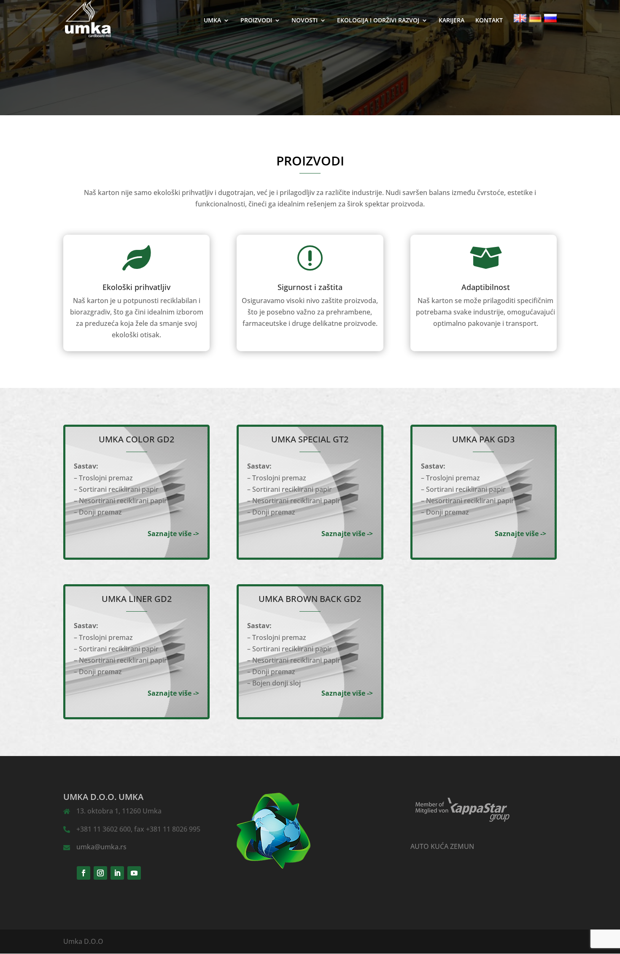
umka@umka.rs (101, 846)
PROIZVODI (256, 20)
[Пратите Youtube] (134, 873)
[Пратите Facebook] (83, 873)
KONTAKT (489, 20)
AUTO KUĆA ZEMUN (442, 846)
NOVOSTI (304, 20)
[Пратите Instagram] (100, 873)
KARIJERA (451, 20)
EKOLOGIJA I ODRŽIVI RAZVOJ (378, 20)
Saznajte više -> (173, 533)
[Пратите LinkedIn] (117, 873)
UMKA (212, 20)
